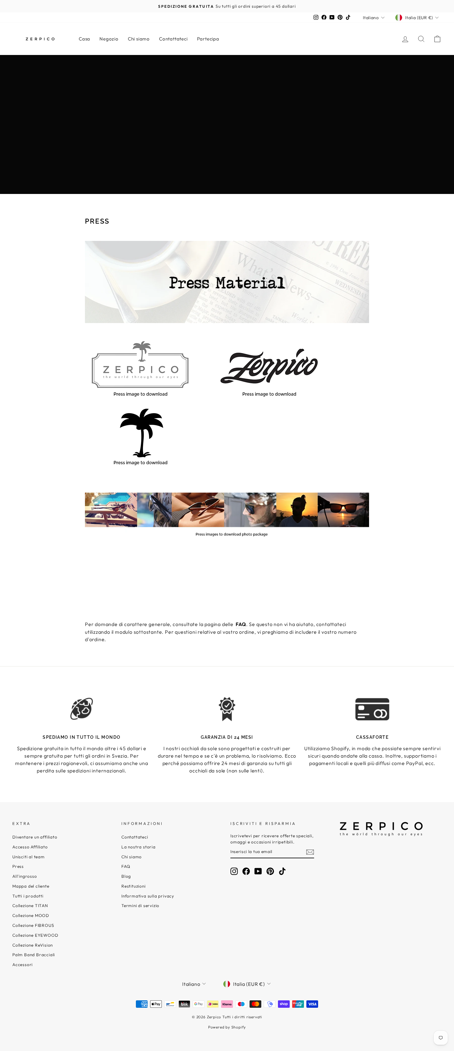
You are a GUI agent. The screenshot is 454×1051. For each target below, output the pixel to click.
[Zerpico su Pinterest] (270, 871)
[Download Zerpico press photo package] (227, 540)
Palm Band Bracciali (33, 954)
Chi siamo (139, 39)
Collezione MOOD (30, 915)
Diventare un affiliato (34, 837)
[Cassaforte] (372, 709)
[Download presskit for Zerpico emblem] (140, 397)
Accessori (22, 964)
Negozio (109, 39)
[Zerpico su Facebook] (246, 871)
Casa (84, 39)
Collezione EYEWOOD (35, 935)
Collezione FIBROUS (33, 925)
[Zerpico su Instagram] (234, 871)
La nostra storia (138, 847)
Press (18, 866)
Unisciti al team (28, 857)
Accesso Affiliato (30, 847)
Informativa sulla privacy (147, 896)
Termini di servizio (140, 905)
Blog (126, 876)
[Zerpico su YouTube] (258, 871)
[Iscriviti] (310, 852)
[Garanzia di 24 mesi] (227, 709)
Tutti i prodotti (28, 896)
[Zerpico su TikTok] (282, 871)
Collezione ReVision (32, 945)
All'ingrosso (24, 876)
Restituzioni (133, 886)
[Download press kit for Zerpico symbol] (140, 466)
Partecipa (208, 39)
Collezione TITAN (30, 905)
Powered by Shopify (227, 1027)
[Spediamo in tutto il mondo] (81, 709)
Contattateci (173, 39)
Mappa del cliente (30, 886)
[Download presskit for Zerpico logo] (269, 397)
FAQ (125, 866)
